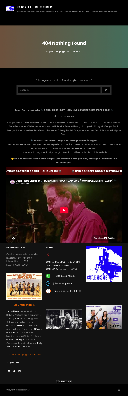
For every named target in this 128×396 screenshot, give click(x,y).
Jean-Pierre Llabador (18, 311)
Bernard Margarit (15, 339)
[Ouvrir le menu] (119, 18)
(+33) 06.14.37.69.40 (64, 276)
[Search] (106, 90)
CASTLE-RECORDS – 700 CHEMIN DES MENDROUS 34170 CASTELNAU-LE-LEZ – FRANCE (63, 265)
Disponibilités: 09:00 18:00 (67, 291)
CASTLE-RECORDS (35, 7)
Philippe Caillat (14, 325)
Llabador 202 (23, 390)
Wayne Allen (13, 362)
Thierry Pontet (14, 318)
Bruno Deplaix (22, 346)
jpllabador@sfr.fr (62, 283)
